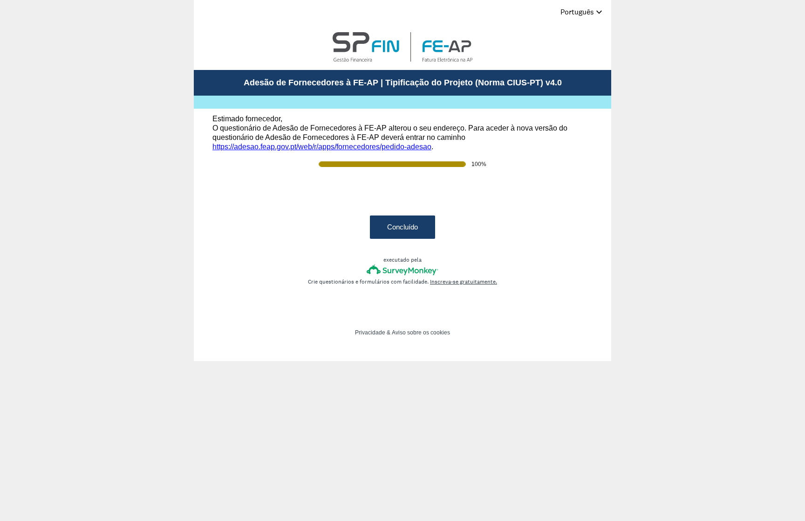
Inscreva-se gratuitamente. (463, 281)
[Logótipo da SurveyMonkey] (403, 270)
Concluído (402, 227)
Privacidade (370, 332)
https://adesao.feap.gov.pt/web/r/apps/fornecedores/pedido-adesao (321, 147)
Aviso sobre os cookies (421, 332)
